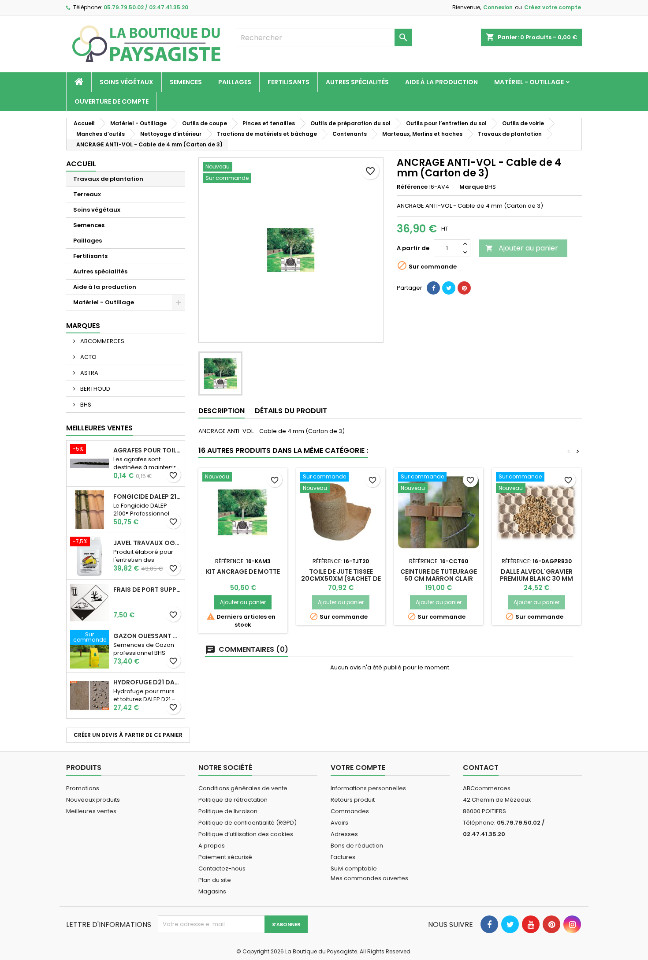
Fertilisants (288, 82)
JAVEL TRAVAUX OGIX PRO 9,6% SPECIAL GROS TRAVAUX (147, 542)
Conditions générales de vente (242, 788)
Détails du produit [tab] (291, 411)
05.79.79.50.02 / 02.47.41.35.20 (146, 7)
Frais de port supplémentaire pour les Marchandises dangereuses (147, 589)
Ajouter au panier (521, 248)
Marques (83, 326)
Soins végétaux (126, 82)
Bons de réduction (357, 845)
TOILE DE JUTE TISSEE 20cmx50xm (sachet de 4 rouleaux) (341, 578)
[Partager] (433, 288)
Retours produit (353, 800)
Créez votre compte (552, 7)
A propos (211, 845)
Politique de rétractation (233, 800)
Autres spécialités (357, 82)
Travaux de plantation (108, 179)
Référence (412, 187)
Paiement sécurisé (225, 857)
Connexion (498, 7)
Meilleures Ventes (99, 428)
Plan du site (214, 880)
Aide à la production (441, 82)
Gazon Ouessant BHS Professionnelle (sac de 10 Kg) (147, 635)
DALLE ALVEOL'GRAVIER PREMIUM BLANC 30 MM (536, 575)
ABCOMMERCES (101, 341)
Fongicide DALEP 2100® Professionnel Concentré (147, 496)
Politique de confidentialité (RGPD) (247, 822)
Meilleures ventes (91, 811)
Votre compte (358, 767)
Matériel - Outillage (529, 82)
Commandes (350, 811)
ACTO (88, 357)
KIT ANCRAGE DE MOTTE (243, 571)
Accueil (81, 164)
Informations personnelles (368, 788)
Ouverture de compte (111, 101)
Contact (481, 767)
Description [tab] (221, 411)
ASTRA (88, 373)
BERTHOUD (94, 389)
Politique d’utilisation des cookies (245, 834)
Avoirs (339, 822)
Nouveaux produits (93, 800)
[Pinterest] (464, 288)
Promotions (82, 788)
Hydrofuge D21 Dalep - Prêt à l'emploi (147, 682)
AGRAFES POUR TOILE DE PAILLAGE (147, 450)
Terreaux (87, 194)
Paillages (234, 82)
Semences (186, 82)
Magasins (212, 891)
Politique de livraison (227, 811)
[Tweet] (448, 288)
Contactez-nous (222, 868)
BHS (85, 404)
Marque (471, 187)
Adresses (344, 834)
